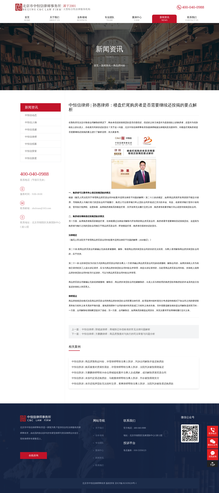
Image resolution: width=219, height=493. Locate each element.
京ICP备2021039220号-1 (126, 483)
